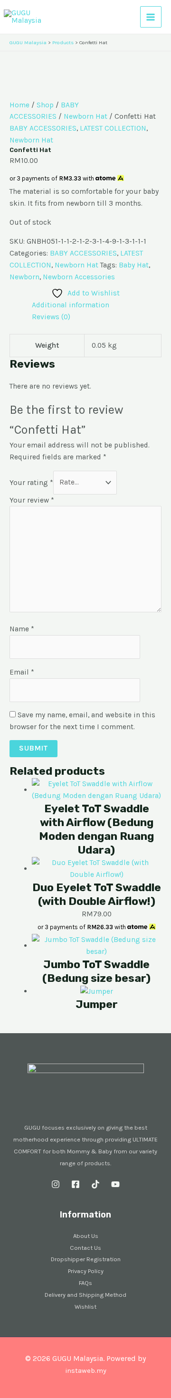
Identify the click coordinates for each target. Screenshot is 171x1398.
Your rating (31, 482)
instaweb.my (85, 1371)
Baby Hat (134, 265)
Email (22, 672)
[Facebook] (75, 1184)
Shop (45, 105)
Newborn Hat (85, 116)
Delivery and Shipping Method (85, 1294)
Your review (32, 500)
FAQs (85, 1282)
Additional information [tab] (70, 305)
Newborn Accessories (79, 277)
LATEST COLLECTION (113, 128)
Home (19, 105)
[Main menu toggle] (151, 17)
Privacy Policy (86, 1270)
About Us (85, 1235)
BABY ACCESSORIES (43, 128)
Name (22, 629)
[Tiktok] (95, 1184)
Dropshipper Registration (86, 1259)
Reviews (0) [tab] (51, 317)
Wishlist (85, 1306)
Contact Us (85, 1247)
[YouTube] (115, 1184)
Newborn (24, 277)
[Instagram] (55, 1184)
